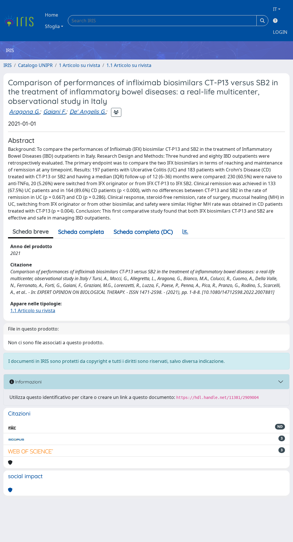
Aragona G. (24, 111)
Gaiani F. (54, 111)
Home (51, 15)
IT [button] (275, 9)
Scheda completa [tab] (81, 231)
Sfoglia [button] (52, 26)
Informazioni (27, 382)
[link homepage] (20, 20)
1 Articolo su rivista (79, 65)
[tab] (185, 232)
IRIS (7, 65)
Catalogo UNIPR (35, 65)
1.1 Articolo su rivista (128, 65)
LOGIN (280, 32)
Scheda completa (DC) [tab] (143, 231)
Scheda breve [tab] (31, 231)
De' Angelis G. (88, 111)
